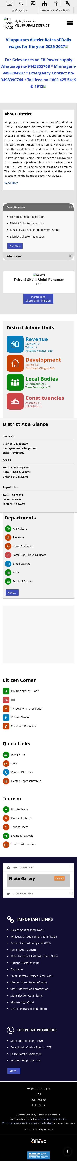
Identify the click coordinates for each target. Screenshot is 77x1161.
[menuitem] (9, 3)
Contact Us (38, 1099)
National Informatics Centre (51, 1118)
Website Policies (38, 1089)
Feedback (38, 1105)
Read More (11, 183)
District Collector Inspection (27, 223)
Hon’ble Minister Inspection (27, 216)
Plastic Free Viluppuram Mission (38, 298)
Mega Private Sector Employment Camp (34, 230)
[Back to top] (67, 1151)
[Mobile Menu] (70, 23)
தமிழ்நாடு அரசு (19, 10)
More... (12, 592)
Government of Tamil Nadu (55, 10)
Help (39, 1094)
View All (59, 878)
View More (15, 245)
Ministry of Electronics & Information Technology (27, 1122)
